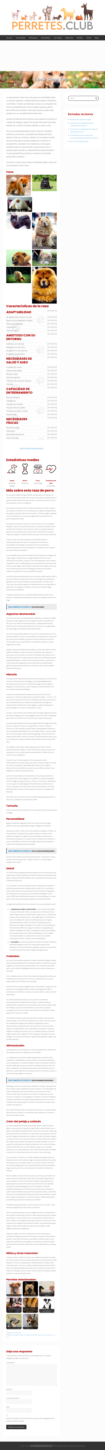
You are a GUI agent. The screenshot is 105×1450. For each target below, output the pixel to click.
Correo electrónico (13, 1398)
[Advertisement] (52, 55)
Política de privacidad (79, 1446)
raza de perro (48, 1335)
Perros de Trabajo (16, 1333)
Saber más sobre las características (31, 448)
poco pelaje (41, 1335)
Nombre (9, 1389)
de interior (21, 1335)
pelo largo (27, 1335)
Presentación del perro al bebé (80, 119)
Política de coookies (58, 1446)
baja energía (14, 1335)
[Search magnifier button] (96, 98)
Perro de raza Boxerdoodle (79, 141)
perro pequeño (34, 1335)
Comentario (10, 1363)
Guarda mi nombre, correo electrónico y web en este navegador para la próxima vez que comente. (30, 1419)
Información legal (68, 1446)
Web (7, 1407)
